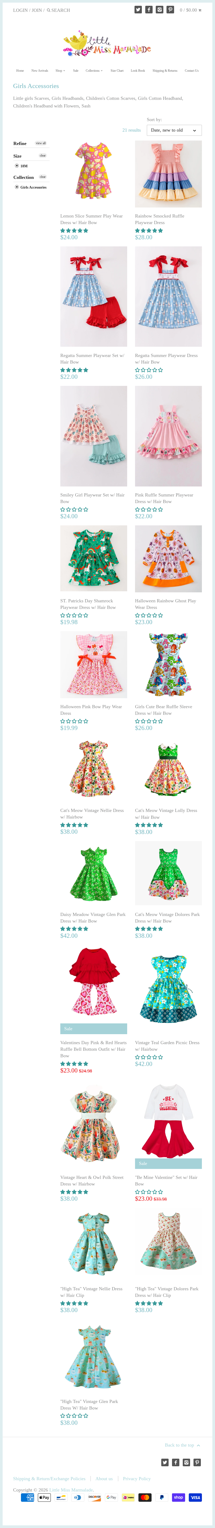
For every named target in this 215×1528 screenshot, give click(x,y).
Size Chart (117, 70)
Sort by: (154, 119)
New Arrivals (39, 70)
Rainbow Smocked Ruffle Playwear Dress (159, 219)
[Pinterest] (170, 9)
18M (23, 166)
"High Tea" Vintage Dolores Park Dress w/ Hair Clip (166, 1292)
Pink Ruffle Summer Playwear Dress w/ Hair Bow (164, 498)
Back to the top (180, 1445)
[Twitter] (138, 9)
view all (41, 143)
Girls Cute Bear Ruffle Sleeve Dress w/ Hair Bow (163, 710)
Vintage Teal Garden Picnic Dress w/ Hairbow (167, 1046)
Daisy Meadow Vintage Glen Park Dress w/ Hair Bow (93, 918)
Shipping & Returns (165, 70)
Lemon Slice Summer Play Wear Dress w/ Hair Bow (91, 219)
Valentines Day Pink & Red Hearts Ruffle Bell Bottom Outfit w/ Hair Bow (93, 1049)
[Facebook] (149, 9)
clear (43, 155)
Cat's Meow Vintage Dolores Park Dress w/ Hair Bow (167, 918)
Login (20, 10)
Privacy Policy (137, 1478)
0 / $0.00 (189, 10)
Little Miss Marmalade (71, 1490)
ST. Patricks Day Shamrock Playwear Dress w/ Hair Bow (88, 604)
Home (20, 70)
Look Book (138, 70)
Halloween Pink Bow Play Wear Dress (91, 710)
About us (104, 1478)
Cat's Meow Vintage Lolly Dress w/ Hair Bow (166, 814)
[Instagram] (159, 9)
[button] (74, 230)
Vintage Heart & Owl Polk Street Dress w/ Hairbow (91, 1181)
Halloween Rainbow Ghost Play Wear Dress (165, 604)
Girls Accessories (32, 187)
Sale (75, 70)
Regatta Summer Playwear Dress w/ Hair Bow (166, 359)
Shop (59, 70)
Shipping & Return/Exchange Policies (49, 1478)
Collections (93, 70)
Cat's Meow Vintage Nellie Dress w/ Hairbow (92, 814)
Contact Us (192, 70)
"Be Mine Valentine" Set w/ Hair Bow (166, 1181)
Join (37, 10)
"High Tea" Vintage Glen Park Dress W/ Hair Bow (89, 1405)
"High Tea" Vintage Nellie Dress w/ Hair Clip (91, 1292)
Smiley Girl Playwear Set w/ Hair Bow (92, 498)
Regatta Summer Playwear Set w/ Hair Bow (92, 359)
